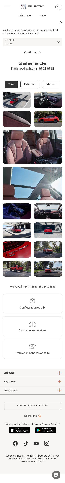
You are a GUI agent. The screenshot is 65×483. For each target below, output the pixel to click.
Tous (11, 84)
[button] (56, 475)
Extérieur (30, 84)
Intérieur (51, 84)
